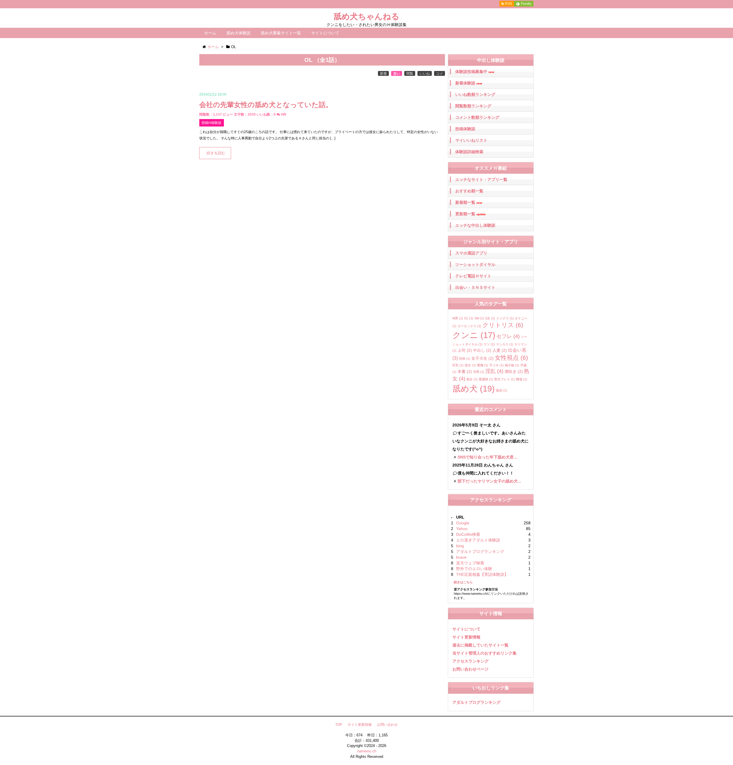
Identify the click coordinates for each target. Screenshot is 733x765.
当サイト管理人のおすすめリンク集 (484, 653)
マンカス (504, 344)
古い (396, 74)
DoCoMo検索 (468, 534)
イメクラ (505, 318)
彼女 (470, 365)
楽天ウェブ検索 (470, 563)
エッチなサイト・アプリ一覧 (481, 179)
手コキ (496, 365)
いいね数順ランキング (475, 94)
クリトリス (502, 325)
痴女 (472, 379)
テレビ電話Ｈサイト (473, 276)
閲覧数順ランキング (473, 106)
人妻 (499, 350)
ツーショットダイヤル (475, 264)
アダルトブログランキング (480, 551)
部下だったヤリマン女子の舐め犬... (489, 481)
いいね (424, 74)
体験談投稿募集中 (474, 72)
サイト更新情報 (466, 637)
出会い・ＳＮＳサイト (475, 287)
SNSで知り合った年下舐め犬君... (487, 457)
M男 (457, 318)
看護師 (486, 379)
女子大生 (482, 358)
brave (461, 557)
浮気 (478, 371)
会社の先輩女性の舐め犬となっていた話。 (265, 104)
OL (468, 318)
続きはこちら (463, 582)
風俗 (501, 390)
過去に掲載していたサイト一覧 (480, 645)
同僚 (464, 358)
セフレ (508, 336)
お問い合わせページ (470, 669)
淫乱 (494, 371)
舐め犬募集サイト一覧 (281, 33)
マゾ (489, 344)
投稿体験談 (465, 129)
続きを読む (216, 153)
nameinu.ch (366, 751)
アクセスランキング (470, 661)
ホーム (210, 33)
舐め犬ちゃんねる (366, 16)
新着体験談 (468, 83)
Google (462, 523)
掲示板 (512, 365)
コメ (439, 74)
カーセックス (469, 326)
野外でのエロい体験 (474, 568)
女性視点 (511, 357)
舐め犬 (473, 388)
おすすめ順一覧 (469, 191)
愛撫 (482, 365)
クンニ (473, 335)
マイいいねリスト (471, 140)
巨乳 (458, 365)
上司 (465, 350)
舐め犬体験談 (238, 33)
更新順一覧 (470, 214)
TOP (338, 725)
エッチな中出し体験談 (475, 225)
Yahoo (462, 528)
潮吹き (514, 371)
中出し (482, 350)
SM (479, 318)
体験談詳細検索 (469, 152)
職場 (521, 379)
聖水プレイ (504, 379)
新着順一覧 (468, 202)
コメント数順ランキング (477, 117)
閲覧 (409, 74)
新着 (383, 74)
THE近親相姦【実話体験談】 (482, 574)
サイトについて (325, 33)
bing (460, 545)
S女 (490, 318)
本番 (465, 371)
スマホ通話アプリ (471, 253)
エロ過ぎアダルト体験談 (478, 540)
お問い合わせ (387, 725)
